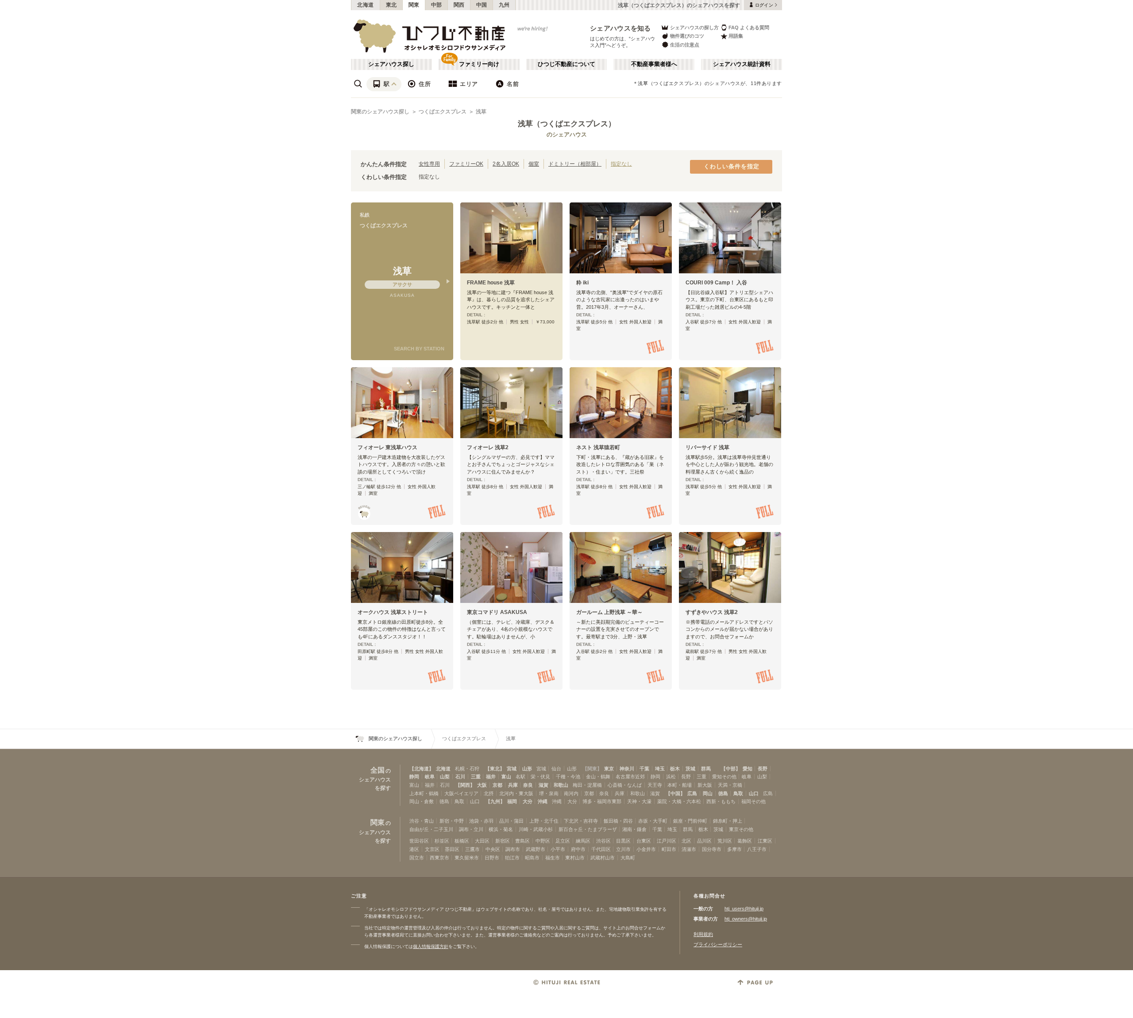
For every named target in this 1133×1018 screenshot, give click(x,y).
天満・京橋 (730, 785)
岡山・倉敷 (421, 801)
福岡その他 (753, 801)
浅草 (481, 112)
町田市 (669, 849)
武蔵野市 (535, 849)
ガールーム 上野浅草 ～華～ (609, 612)
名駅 (520, 776)
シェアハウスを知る (620, 28)
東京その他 (741, 829)
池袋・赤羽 (481, 821)
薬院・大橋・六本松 (679, 801)
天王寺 (654, 785)
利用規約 (703, 934)
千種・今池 (568, 776)
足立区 (562, 840)
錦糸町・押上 (727, 821)
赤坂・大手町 (652, 821)
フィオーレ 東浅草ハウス (387, 447)
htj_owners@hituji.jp (746, 918)
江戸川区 (666, 840)
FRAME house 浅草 (491, 283)
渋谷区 (603, 840)
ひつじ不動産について (566, 64)
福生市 (552, 857)
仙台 (556, 768)
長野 (762, 768)
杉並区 (442, 840)
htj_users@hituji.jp (744, 908)
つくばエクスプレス (442, 112)
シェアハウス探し (391, 64)
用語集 (735, 36)
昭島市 (532, 857)
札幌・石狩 (467, 768)
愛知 (747, 768)
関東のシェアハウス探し (380, 112)
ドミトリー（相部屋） (574, 164)
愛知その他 (724, 776)
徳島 (723, 793)
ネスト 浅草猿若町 (598, 447)
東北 (391, 5)
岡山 (708, 793)
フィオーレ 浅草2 (488, 447)
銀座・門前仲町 (690, 821)
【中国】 (675, 793)
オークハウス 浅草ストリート (393, 612)
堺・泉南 (549, 793)
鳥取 (738, 793)
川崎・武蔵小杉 (536, 829)
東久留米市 (467, 857)
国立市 (416, 857)
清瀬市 (689, 849)
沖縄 (542, 801)
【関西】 (465, 785)
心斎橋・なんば (625, 785)
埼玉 (660, 768)
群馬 (706, 768)
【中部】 (730, 768)
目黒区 (623, 840)
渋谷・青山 (421, 821)
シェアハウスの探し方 (694, 27)
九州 (504, 5)
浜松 (671, 776)
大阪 (482, 785)
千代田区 (601, 849)
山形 (527, 768)
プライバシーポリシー (718, 944)
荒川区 (724, 840)
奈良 (528, 785)
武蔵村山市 (602, 857)
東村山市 (575, 857)
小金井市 (646, 849)
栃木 (675, 768)
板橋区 (462, 840)
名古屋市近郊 (630, 776)
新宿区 (502, 840)
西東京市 (439, 857)
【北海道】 (421, 768)
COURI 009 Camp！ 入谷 (716, 283)
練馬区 (583, 840)
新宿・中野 (451, 821)
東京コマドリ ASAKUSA (497, 612)
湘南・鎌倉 (634, 829)
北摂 (488, 793)
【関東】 (592, 768)
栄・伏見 (540, 776)
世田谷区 (419, 840)
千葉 (644, 768)
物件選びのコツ (687, 36)
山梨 (445, 776)
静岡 (414, 776)
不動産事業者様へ (654, 64)
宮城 (511, 768)
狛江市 (512, 857)
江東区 (765, 840)
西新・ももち (721, 801)
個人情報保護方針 (430, 946)
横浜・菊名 (501, 829)
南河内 (571, 793)
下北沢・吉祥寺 (581, 821)
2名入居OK (506, 164)
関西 (459, 5)
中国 (481, 5)
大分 (527, 801)
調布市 (512, 849)
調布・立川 (471, 829)
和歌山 (561, 785)
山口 (754, 793)
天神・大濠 (639, 801)
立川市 (623, 849)
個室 (533, 164)
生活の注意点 (684, 44)
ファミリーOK (466, 164)
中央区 (493, 849)
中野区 (543, 840)
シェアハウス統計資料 (742, 64)
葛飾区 (744, 840)
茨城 (690, 768)
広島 (692, 793)
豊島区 (522, 840)
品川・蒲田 (511, 821)
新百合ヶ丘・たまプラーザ (588, 829)
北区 (686, 840)
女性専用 (429, 164)
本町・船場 (679, 785)
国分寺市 (711, 849)
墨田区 (452, 849)
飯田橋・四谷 (618, 821)
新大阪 (705, 785)
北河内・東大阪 (516, 793)
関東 (414, 5)
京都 (497, 785)
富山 (506, 776)
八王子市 (757, 849)
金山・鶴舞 (598, 776)
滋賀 (543, 785)
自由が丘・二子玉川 (431, 829)
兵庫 (513, 785)
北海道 (365, 5)
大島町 (627, 857)
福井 (491, 776)
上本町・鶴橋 (424, 793)
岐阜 (430, 776)
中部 (436, 5)
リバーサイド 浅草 (707, 447)
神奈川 (627, 768)
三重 (476, 776)
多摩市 (734, 849)
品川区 (704, 840)
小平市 (558, 849)
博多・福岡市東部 (601, 801)
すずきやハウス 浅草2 (712, 612)
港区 (414, 849)
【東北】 (495, 768)
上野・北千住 (544, 821)
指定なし (621, 164)
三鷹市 (472, 849)
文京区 (432, 849)
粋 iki (582, 283)
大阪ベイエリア (461, 793)
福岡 (512, 801)
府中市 (578, 849)
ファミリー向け (479, 64)
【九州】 (495, 801)
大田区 (482, 840)
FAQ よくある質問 (748, 27)
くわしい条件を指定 (731, 166)
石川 (460, 776)
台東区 (643, 840)
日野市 (492, 857)
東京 (609, 768)
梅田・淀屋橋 (587, 785)
